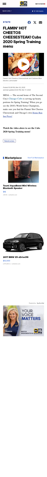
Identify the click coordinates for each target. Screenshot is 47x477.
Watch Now (39, 4)
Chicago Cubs (15, 98)
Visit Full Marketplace (36, 158)
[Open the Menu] (4, 4)
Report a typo (9, 141)
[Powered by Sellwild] (40, 303)
